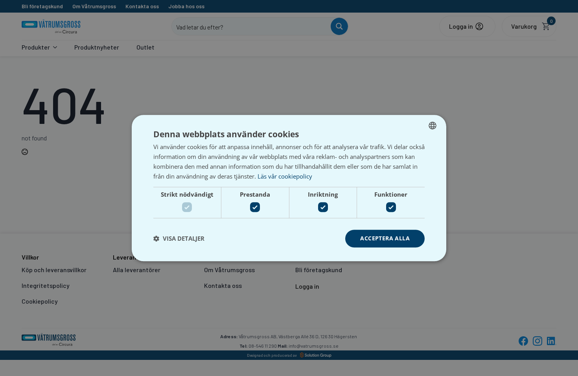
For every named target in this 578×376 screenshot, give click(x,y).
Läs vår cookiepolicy (285, 176)
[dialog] (289, 188)
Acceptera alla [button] (385, 238)
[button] (178, 238)
